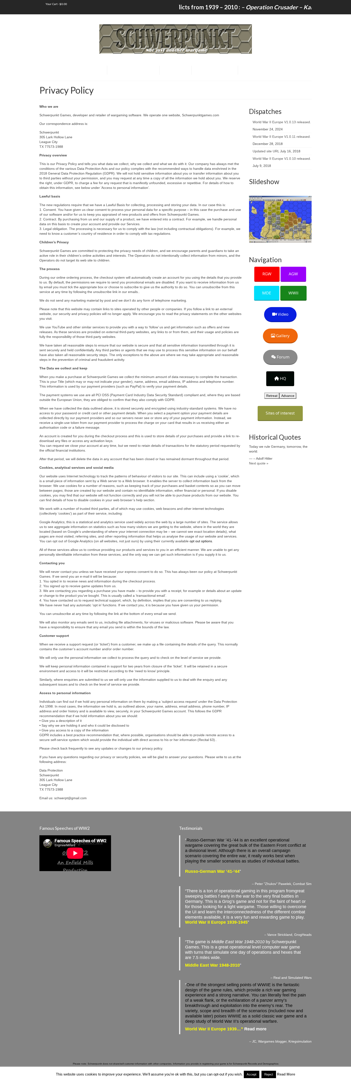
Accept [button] (251, 1074)
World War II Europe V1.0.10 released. (282, 158)
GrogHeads (303, 935)
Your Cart (56, 4)
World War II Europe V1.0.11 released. (282, 136)
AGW (293, 274)
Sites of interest (280, 413)
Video (282, 314)
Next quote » (258, 463)
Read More (286, 1074)
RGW (266, 274)
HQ (282, 378)
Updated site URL (266, 151)
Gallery (282, 335)
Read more (255, 1029)
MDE (266, 293)
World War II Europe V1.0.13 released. (282, 122)
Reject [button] (268, 1074)
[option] (280, 219)
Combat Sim (302, 884)
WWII (293, 293)
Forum (282, 357)
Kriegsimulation (300, 1041)
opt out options (201, 541)
